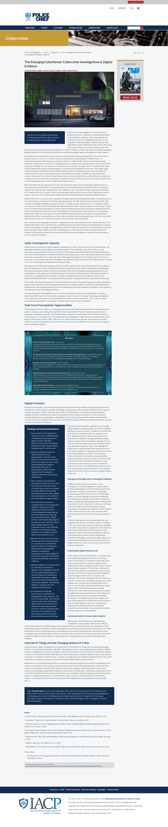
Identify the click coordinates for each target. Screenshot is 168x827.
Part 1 (50, 137)
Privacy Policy (113, 790)
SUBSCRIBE (122, 8)
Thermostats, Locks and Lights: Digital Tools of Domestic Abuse (61, 747)
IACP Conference (73, 790)
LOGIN (112, 8)
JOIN (131, 8)
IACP (62, 790)
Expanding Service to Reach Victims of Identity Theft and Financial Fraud (72, 724)
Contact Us (53, 790)
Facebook (138, 8)
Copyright (101, 790)
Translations (75, 28)
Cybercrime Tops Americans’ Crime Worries (51, 720)
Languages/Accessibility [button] (136, 2)
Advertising (112, 28)
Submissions (94, 28)
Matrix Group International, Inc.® (98, 813)
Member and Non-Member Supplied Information (113, 806)
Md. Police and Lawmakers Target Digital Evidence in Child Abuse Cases (65, 737)
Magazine (30, 28)
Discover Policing (89, 790)
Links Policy (137, 806)
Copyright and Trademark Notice (81, 806)
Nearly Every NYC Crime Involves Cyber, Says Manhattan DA (60, 716)
